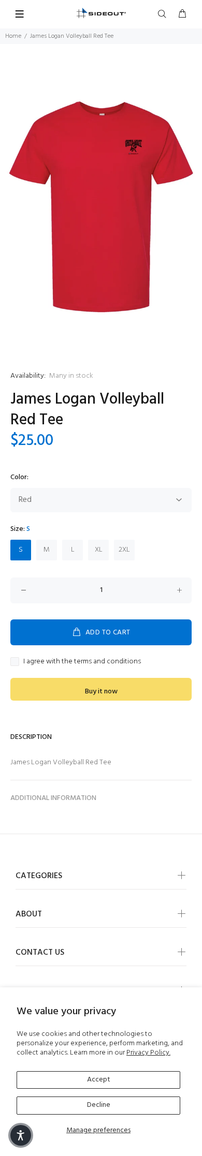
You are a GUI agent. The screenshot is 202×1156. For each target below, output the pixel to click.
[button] (20, 1135)
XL (99, 550)
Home (13, 36)
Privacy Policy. (148, 1053)
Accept (98, 1080)
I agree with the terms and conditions (82, 662)
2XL (124, 550)
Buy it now (101, 692)
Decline (98, 1105)
